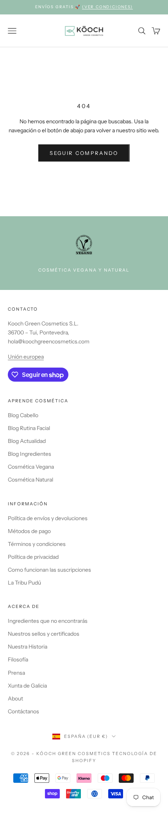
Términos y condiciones (37, 543)
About (15, 698)
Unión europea (26, 356)
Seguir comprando (84, 153)
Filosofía (18, 659)
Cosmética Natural (30, 479)
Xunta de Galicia (27, 685)
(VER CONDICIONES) (107, 6)
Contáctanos (23, 711)
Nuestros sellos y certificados (43, 633)
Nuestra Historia (27, 646)
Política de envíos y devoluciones (48, 518)
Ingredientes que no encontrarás (48, 620)
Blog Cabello (23, 415)
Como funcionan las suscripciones (49, 569)
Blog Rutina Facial (29, 428)
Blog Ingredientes (29, 453)
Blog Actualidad (27, 440)
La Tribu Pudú (24, 582)
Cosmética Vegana (31, 466)
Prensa (16, 672)
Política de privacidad (33, 556)
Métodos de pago (29, 531)
